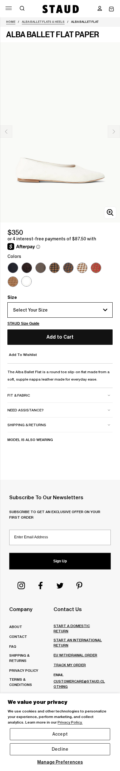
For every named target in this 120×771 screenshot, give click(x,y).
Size (12, 297)
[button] (100, 9)
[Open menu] (8, 8)
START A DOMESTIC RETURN (72, 628)
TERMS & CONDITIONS (20, 682)
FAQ (12, 646)
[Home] (61, 8)
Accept (60, 734)
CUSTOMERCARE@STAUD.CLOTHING (79, 684)
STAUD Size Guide (23, 323)
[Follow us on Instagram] (21, 585)
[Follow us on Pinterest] (79, 585)
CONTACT (18, 636)
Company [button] (20, 609)
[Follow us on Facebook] (40, 585)
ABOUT (15, 626)
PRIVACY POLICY (23, 670)
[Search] (22, 9)
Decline (60, 749)
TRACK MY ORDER (70, 664)
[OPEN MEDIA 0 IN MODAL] (110, 212)
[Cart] (111, 9)
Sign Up (60, 561)
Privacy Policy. (70, 722)
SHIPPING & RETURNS (19, 658)
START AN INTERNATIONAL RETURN (78, 642)
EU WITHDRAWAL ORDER (75, 655)
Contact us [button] (68, 609)
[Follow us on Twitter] (60, 585)
